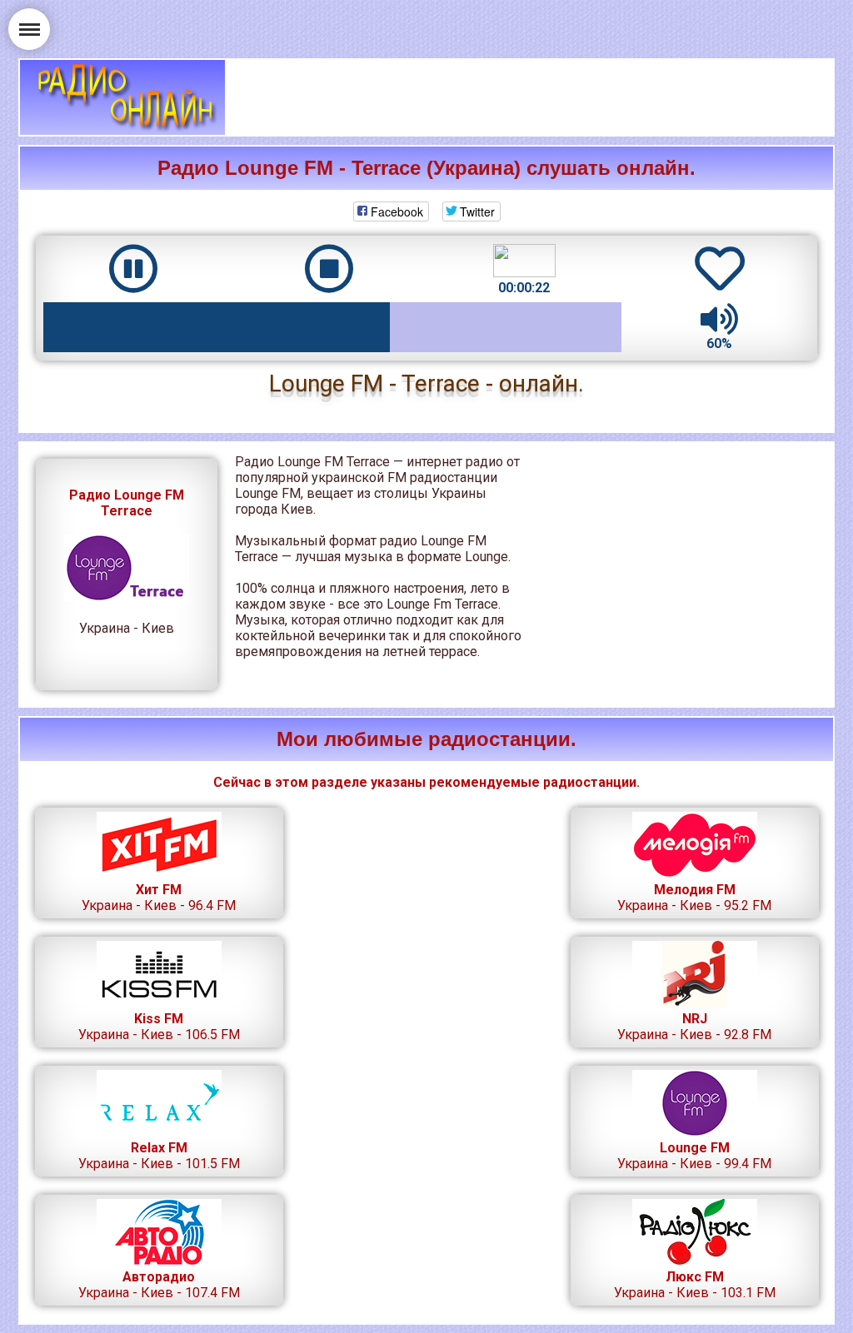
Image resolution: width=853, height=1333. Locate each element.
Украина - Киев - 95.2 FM (694, 897)
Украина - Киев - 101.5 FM (159, 1155)
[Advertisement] (530, 97)
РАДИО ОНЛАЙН (122, 97)
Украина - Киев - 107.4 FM (159, 1285)
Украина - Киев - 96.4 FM (159, 897)
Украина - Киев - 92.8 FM (694, 1026)
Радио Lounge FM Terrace (126, 503)
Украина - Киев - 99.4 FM (694, 1155)
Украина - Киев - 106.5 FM (159, 1026)
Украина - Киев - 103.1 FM (695, 1285)
